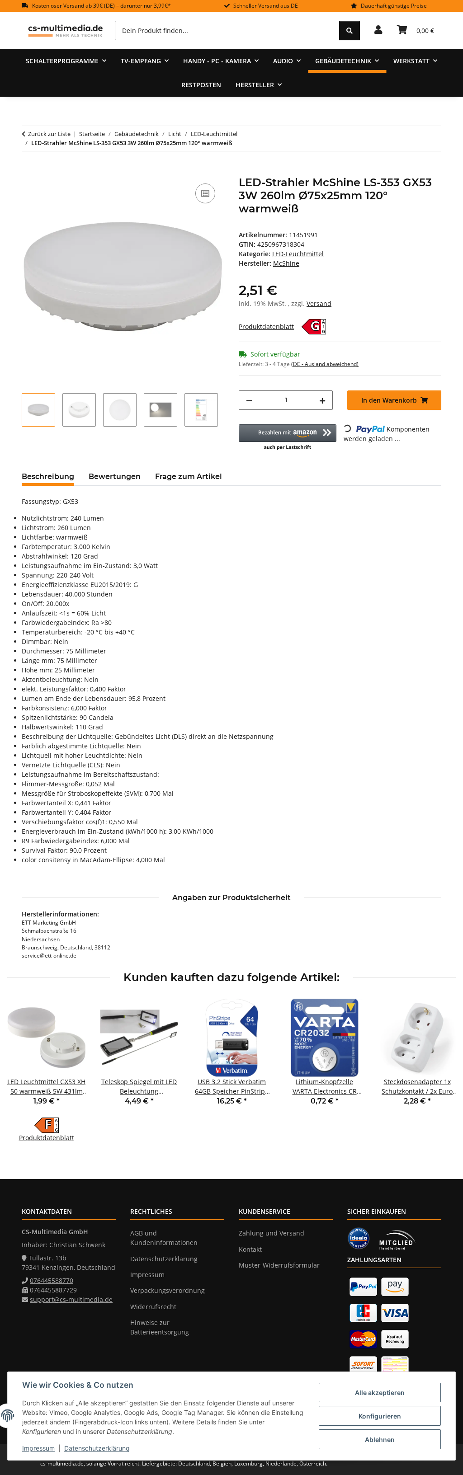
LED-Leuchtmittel (298, 253)
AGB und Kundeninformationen (164, 1238)
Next (441, 1070)
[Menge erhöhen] (322, 400)
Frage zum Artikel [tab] (188, 476)
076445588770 (51, 1280)
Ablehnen (380, 1439)
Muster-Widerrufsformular (279, 1265)
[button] (378, 30)
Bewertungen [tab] (115, 476)
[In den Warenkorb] (29, 171)
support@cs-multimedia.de (71, 1299)
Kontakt (250, 1249)
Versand (319, 303)
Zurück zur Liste (49, 134)
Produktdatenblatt (266, 326)
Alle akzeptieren (380, 1392)
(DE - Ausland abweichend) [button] (325, 364)
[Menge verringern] (249, 400)
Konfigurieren (380, 1416)
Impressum (38, 1448)
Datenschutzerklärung (97, 1448)
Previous (22, 1070)
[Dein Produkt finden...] (349, 30)
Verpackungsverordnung (167, 1290)
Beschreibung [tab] (48, 476)
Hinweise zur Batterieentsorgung (159, 1327)
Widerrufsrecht (153, 1306)
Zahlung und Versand (271, 1233)
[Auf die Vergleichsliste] (205, 193)
